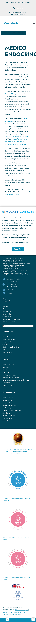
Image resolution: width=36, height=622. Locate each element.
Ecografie (16, 139)
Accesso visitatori (8, 385)
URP (4, 350)
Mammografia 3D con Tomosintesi (16, 144)
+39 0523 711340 (11, 284)
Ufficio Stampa (7, 352)
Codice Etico (7, 408)
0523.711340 (19, 8)
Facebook (26, 612)
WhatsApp (9, 293)
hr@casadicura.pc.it (12, 194)
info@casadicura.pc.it (19, 14)
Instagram (18, 614)
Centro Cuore (7, 383)
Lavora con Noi (8, 418)
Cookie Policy (7, 317)
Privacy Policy (7, 314)
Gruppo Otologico (11, 94)
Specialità (6, 367)
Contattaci (6, 344)
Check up (6, 372)
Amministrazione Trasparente (12, 410)
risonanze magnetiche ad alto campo (17, 136)
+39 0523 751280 (11, 287)
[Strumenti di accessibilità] (7, 619)
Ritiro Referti (7, 370)
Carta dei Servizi (8, 403)
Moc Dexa (19, 142)
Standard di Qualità (9, 416)
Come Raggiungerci (9, 339)
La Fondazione (7, 311)
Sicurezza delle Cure (9, 405)
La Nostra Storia (8, 398)
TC (20, 134)
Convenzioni (7, 342)
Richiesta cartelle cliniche (11, 347)
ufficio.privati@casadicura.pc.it (19, 12)
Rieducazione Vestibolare (11, 377)
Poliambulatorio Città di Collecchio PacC (16, 380)
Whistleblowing (8, 421)
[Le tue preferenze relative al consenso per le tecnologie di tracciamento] (33, 619)
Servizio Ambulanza (9, 375)
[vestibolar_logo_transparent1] (12, 18)
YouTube (5, 614)
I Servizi (5, 306)
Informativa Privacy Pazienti (11, 319)
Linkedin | (12, 614)
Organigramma (7, 400)
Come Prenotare (8, 337)
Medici (5, 309)
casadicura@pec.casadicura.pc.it (12, 612)
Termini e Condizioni (9, 322)
